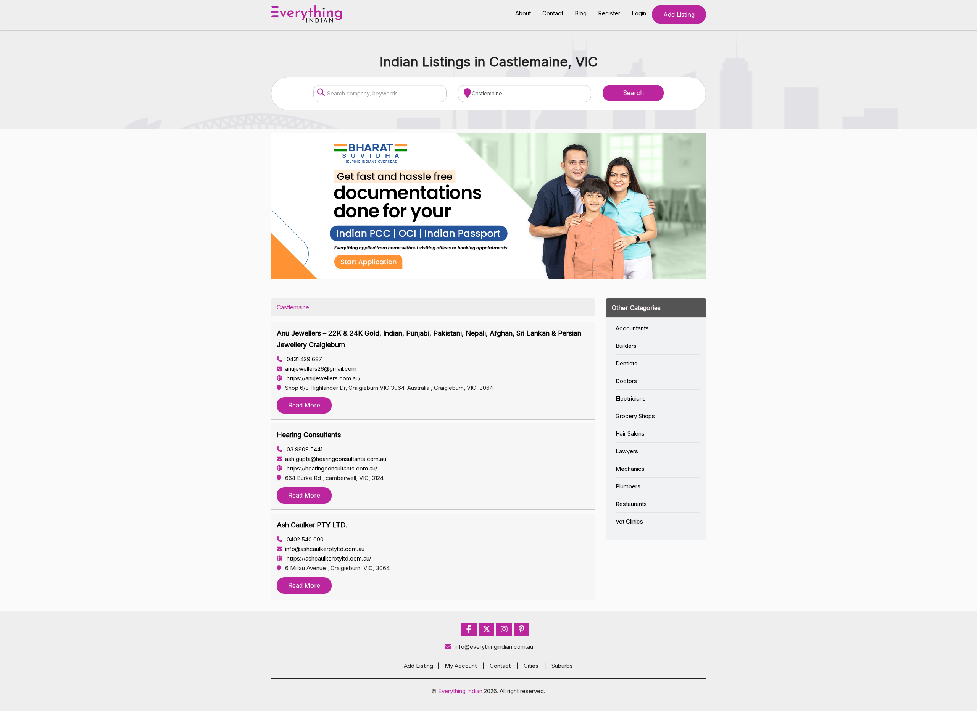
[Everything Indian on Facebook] (468, 629)
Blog (581, 13)
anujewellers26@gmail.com (320, 368)
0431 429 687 (303, 359)
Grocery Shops (635, 416)
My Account (461, 665)
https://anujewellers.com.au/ (322, 378)
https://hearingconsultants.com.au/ (331, 468)
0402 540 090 (304, 539)
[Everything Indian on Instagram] (504, 629)
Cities (531, 665)
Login (639, 13)
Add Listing (679, 14)
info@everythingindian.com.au (494, 646)
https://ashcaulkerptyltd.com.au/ (328, 558)
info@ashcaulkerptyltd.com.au (324, 549)
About (523, 13)
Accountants (632, 328)
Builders (626, 345)
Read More (304, 405)
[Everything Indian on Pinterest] (521, 629)
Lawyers (627, 451)
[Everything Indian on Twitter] (486, 629)
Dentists (626, 363)
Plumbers (628, 486)
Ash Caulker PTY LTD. (312, 525)
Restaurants (631, 503)
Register (609, 13)
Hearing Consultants (309, 435)
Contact (552, 13)
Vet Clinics (629, 521)
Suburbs (562, 665)
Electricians (631, 398)
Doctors (626, 381)
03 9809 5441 (303, 449)
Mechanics (630, 468)
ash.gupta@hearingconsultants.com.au (335, 458)
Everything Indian (460, 691)
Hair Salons (630, 433)
